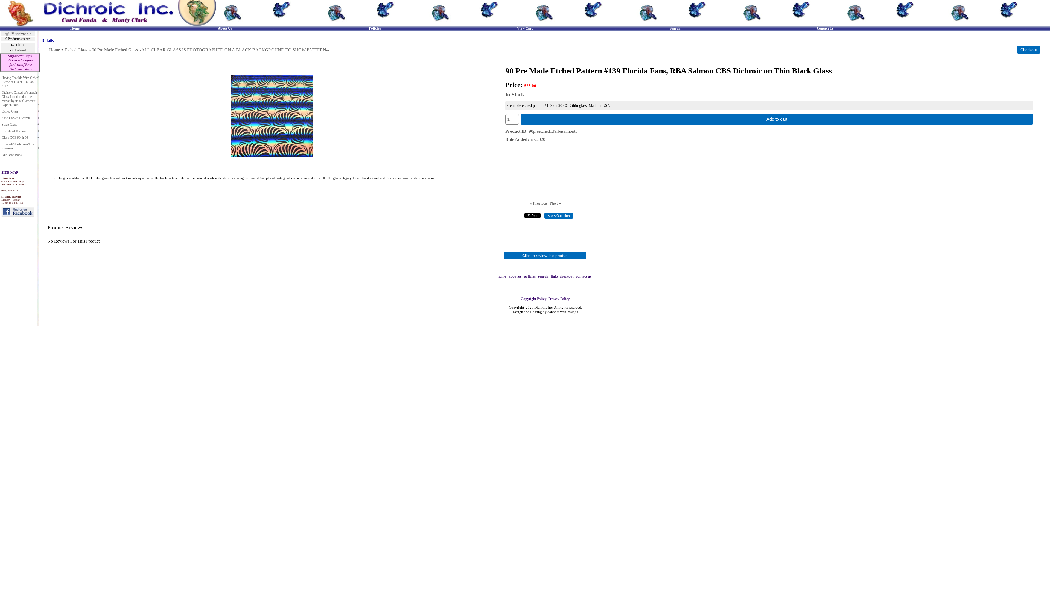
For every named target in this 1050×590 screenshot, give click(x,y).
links (554, 276)
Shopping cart (21, 33)
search (543, 276)
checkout (566, 276)
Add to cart (776, 119)
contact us (583, 276)
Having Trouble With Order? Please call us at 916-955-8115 (20, 82)
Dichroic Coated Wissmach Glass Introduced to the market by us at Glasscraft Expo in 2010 (19, 99)
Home (54, 50)
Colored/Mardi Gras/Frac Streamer (18, 146)
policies (530, 276)
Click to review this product (545, 255)
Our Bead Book (12, 155)
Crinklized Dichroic (14, 131)
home (502, 276)
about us (515, 276)
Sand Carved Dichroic (16, 118)
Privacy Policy (559, 299)
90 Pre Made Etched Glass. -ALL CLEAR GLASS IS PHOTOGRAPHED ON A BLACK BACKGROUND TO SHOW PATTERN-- (210, 50)
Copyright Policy (534, 299)
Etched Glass (10, 111)
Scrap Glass (9, 124)
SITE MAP (9, 172)
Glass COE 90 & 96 (15, 138)
